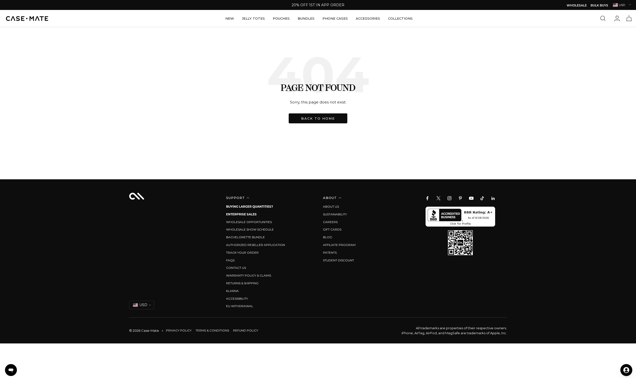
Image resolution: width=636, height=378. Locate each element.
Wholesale (577, 5)
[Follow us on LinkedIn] (493, 198)
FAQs (230, 260)
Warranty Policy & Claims (248, 275)
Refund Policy (245, 330)
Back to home (318, 118)
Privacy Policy (179, 330)
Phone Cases (335, 18)
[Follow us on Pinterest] (460, 198)
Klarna (232, 291)
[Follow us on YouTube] (471, 198)
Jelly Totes (253, 18)
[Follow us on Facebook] (427, 198)
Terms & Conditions (212, 330)
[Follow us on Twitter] (438, 198)
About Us (331, 206)
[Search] (604, 18)
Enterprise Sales (241, 214)
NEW (229, 18)
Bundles (306, 18)
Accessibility (237, 298)
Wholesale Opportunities (249, 222)
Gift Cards (332, 229)
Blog (327, 237)
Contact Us (236, 268)
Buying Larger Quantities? (249, 206)
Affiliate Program (339, 245)
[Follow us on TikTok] (482, 198)
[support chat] (11, 370)
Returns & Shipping (242, 283)
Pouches (281, 18)
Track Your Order (242, 252)
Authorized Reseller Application (255, 245)
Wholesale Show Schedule (250, 229)
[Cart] (629, 18)
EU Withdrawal (239, 306)
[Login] (617, 18)
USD (622, 5)
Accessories (368, 18)
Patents (330, 252)
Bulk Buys (599, 5)
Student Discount (338, 260)
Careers (330, 222)
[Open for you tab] (626, 370)
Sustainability (335, 214)
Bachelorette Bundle (245, 237)
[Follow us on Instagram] (449, 198)
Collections (400, 18)
